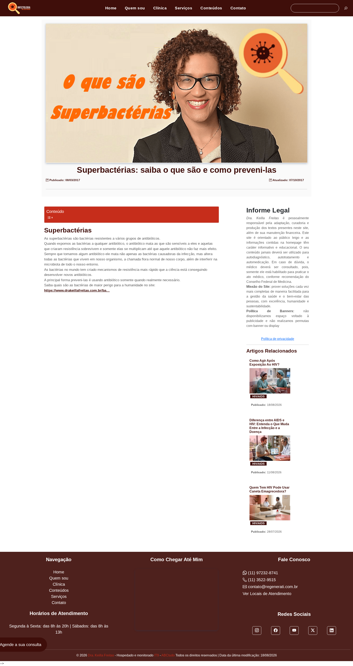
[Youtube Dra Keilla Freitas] (294, 630)
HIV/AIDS (258, 396)
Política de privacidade (277, 339)
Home (111, 8)
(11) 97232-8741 (262, 573)
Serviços (183, 8)
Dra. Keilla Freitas (101, 655)
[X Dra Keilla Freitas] (312, 630)
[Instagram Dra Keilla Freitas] (256, 630)
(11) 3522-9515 (261, 579)
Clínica (160, 8)
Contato (238, 8)
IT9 (156, 655)
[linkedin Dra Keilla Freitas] (331, 630)
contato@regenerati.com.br (272, 586)
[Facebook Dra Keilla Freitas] (275, 630)
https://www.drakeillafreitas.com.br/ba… (77, 290)
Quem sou (135, 8)
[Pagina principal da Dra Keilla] (20, 8)
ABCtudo (168, 655)
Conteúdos (211, 8)
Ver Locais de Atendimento (267, 593)
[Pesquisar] (346, 8)
